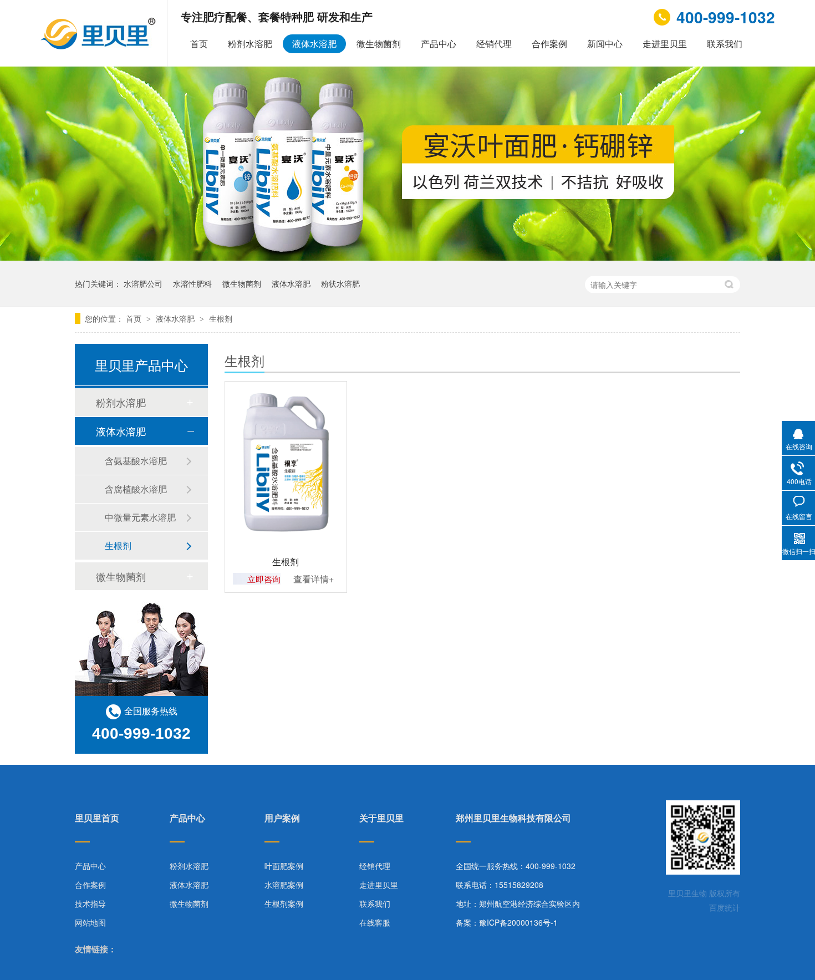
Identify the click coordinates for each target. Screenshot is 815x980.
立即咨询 (264, 579)
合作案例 (549, 43)
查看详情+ (313, 578)
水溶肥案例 (283, 884)
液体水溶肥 (314, 43)
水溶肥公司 (143, 283)
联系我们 (724, 43)
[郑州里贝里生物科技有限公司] (99, 46)
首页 (199, 43)
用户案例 (282, 819)
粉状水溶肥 (340, 283)
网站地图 (90, 922)
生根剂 (220, 318)
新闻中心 (605, 43)
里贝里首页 (97, 819)
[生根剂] (286, 462)
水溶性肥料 (192, 283)
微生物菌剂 (378, 43)
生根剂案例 (283, 903)
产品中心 (438, 43)
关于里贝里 (381, 819)
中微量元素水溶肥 (140, 517)
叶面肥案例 (283, 865)
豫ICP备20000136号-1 (518, 922)
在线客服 (374, 922)
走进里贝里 (665, 43)
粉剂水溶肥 (250, 43)
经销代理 (494, 43)
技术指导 (90, 903)
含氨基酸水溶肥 (136, 460)
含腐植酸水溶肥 (136, 489)
